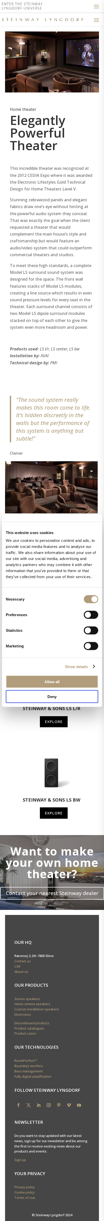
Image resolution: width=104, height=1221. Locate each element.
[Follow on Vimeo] (69, 1105)
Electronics (22, 1014)
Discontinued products (31, 1023)
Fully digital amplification (32, 1076)
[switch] (91, 615)
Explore (54, 721)
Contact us (22, 961)
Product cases (25, 1033)
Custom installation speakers (36, 1009)
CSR (17, 966)
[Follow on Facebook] (18, 1105)
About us (21, 971)
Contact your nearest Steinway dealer (52, 893)
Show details (76, 666)
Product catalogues (29, 1028)
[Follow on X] (28, 1105)
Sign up (20, 1160)
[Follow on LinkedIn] (39, 1105)
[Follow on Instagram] (49, 1105)
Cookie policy (24, 1192)
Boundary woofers (28, 1066)
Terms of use (24, 1197)
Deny (52, 696)
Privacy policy (24, 1187)
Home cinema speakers (32, 1004)
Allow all (52, 682)
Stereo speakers (27, 999)
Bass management (28, 1071)
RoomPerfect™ (25, 1060)
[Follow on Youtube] (79, 1105)
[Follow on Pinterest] (59, 1105)
